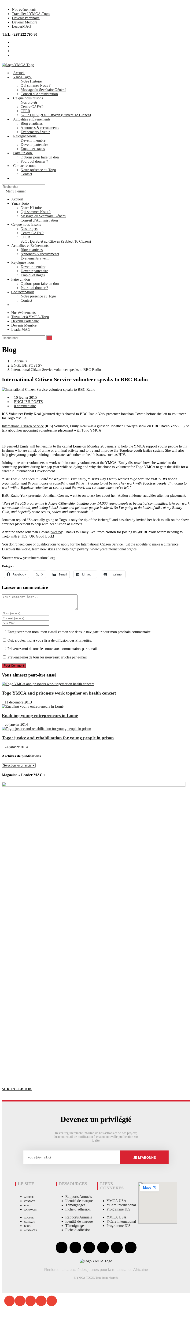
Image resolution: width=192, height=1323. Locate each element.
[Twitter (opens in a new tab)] (13, 42)
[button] (9, 1301)
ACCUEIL (29, 1197)
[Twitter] (75, 1247)
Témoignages (75, 1205)
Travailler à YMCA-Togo (31, 14)
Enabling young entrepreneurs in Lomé (40, 715)
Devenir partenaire (34, 271)
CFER (25, 237)
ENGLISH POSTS (28, 402)
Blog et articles (32, 250)
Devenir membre (33, 267)
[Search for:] (23, 186)
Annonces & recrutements (40, 254)
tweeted (56, 532)
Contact (26, 300)
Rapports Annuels (78, 1197)
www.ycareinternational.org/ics (113, 549)
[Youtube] (89, 1247)
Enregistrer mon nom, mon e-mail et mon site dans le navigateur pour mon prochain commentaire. (79, 632)
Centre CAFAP (32, 233)
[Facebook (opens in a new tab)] (13, 47)
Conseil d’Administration (39, 220)
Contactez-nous (22, 292)
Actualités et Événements (29, 246)
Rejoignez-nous (22, 262)
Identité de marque (79, 1201)
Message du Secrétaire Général (43, 216)
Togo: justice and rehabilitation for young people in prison (58, 737)
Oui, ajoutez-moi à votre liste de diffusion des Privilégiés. (49, 640)
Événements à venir (35, 258)
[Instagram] (103, 1247)
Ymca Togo (20, 203)
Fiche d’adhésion (78, 1209)
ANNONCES (30, 1209)
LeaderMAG (21, 26)
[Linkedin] (117, 1247)
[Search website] (14, 178)
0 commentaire (25, 406)
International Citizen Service (23, 426)
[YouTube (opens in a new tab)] (13, 51)
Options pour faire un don (40, 284)
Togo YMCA (91, 430)
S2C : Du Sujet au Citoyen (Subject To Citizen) (56, 241)
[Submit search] (49, 337)
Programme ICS (118, 1209)
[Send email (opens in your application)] (13, 55)
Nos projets (29, 229)
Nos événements (24, 9)
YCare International (121, 1205)
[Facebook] (61, 1247)
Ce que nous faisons (26, 224)
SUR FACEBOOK (17, 1089)
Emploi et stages (33, 275)
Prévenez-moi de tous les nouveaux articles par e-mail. (47, 657)
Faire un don (20, 279)
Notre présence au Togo (38, 296)
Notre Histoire (31, 208)
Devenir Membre (24, 22)
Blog (27, 1205)
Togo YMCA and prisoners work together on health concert (59, 693)
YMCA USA (116, 1201)
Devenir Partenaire (26, 18)
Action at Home (129, 495)
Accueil (17, 199)
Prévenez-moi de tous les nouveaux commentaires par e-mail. (52, 649)
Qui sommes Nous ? (36, 212)
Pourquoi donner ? (34, 288)
